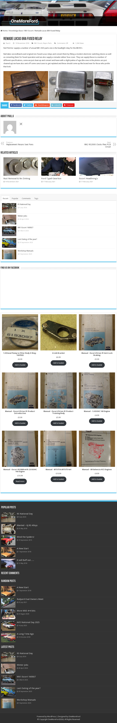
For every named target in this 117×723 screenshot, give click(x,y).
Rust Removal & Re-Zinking (16, 178)
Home (5, 31)
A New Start (23, 548)
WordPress (51, 716)
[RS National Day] (8, 517)
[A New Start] (8, 552)
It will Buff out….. (25, 560)
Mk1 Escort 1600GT (25, 227)
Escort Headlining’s (88, 178)
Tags (36, 198)
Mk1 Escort (28, 31)
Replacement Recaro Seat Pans (19, 143)
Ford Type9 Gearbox (51, 178)
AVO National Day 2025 (28, 622)
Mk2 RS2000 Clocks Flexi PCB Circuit (97, 144)
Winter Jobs (22, 216)
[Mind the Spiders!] (8, 540)
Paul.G (8, 43)
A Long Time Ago (25, 634)
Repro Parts (47, 43)
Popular (15, 198)
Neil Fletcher (8, 48)
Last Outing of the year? (27, 239)
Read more (20, 481)
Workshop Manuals (25, 251)
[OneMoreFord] (58, 13)
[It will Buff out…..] (8, 564)
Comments (26, 198)
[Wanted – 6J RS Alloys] (8, 529)
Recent (5, 198)
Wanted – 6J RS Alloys (27, 525)
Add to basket (20, 365)
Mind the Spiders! (25, 537)
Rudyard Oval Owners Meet (30, 599)
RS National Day (24, 204)
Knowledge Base (16, 31)
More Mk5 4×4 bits (26, 610)
